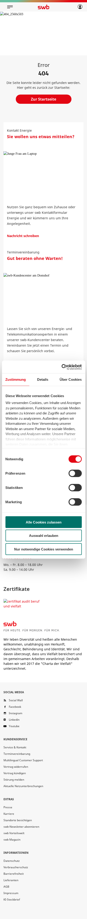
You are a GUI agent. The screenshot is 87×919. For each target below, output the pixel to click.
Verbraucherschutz (15, 867)
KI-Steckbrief (11, 899)
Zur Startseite (43, 99)
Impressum (10, 893)
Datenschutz (11, 861)
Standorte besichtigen (17, 820)
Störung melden (13, 780)
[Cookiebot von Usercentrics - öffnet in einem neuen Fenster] (62, 367)
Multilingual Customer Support (23, 760)
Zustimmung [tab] (15, 379)
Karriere (8, 814)
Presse (7, 807)
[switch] (75, 473)
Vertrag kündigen (14, 773)
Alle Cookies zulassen (43, 522)
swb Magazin (11, 840)
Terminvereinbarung (16, 754)
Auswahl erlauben (43, 536)
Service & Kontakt (14, 747)
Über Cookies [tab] (71, 379)
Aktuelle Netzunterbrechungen (23, 786)
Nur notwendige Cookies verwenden (43, 549)
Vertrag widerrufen (15, 767)
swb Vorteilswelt (13, 833)
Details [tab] (42, 379)
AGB (6, 887)
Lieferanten (10, 880)
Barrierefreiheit (13, 874)
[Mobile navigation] (10, 7)
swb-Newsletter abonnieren (21, 827)
